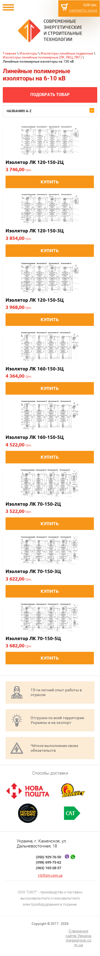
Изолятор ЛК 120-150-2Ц (35, 162)
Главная (9, 53)
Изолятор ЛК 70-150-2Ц (33, 504)
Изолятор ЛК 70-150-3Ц (33, 571)
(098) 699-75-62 (48, 862)
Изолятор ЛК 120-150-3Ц (35, 230)
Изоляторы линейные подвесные (67, 53)
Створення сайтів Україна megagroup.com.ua (78, 938)
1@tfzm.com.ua (50, 875)
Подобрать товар (50, 94)
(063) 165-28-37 (48, 868)
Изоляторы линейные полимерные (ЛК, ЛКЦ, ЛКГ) (42, 57)
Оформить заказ (83, 11)
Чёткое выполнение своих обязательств (54, 748)
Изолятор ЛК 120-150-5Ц (35, 300)
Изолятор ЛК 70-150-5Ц (33, 638)
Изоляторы (28, 53)
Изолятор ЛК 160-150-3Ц (35, 368)
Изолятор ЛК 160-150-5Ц (35, 437)
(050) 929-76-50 (48, 857)
